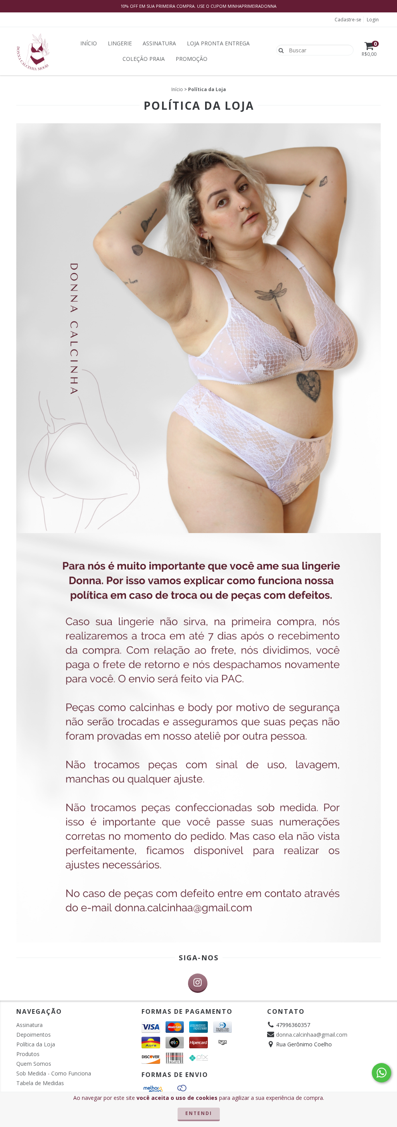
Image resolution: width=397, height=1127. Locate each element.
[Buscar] (279, 50)
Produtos (28, 1054)
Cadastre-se (348, 19)
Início (88, 43)
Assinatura (159, 43)
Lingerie (120, 43)
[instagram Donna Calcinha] (197, 983)
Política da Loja (35, 1044)
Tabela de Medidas (40, 1083)
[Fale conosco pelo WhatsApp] (381, 1072)
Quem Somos (33, 1063)
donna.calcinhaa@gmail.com (311, 1034)
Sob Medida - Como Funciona (53, 1073)
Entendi (198, 1113)
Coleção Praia (144, 58)
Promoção (191, 58)
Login (373, 19)
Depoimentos (33, 1034)
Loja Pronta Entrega (218, 43)
